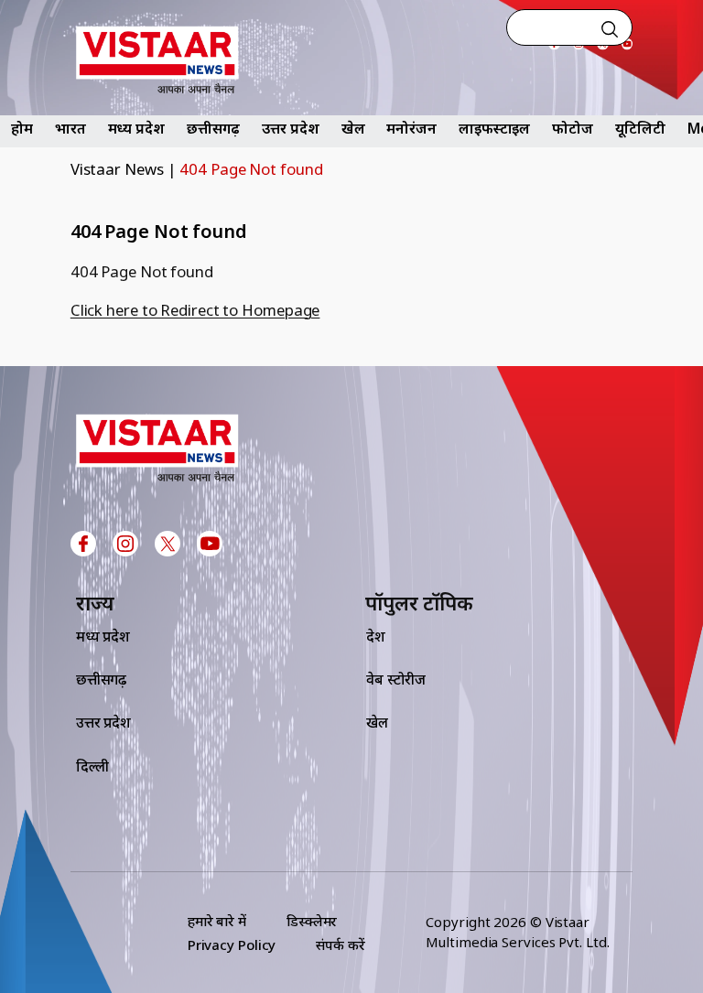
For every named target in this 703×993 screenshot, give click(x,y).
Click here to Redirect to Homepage (195, 309)
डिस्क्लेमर (312, 921)
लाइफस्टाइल (494, 128)
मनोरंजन (411, 128)
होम (22, 128)
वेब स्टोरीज (396, 679)
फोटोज (572, 128)
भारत (70, 128)
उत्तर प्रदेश (290, 128)
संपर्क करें (340, 944)
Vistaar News (117, 168)
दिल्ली (92, 766)
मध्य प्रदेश (136, 128)
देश (375, 636)
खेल (353, 128)
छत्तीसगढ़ (214, 128)
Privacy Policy (232, 944)
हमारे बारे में (217, 921)
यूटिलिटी (640, 128)
